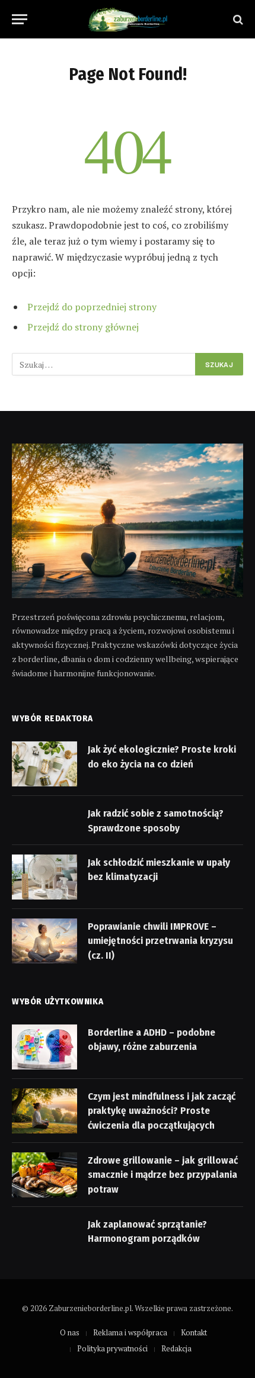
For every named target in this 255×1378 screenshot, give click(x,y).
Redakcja (176, 1348)
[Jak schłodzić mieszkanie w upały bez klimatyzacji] (44, 877)
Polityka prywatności (112, 1348)
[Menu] (19, 19)
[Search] (237, 19)
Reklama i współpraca (130, 1332)
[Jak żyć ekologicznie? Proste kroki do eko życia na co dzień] (44, 763)
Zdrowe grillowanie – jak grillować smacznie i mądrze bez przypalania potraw (163, 1175)
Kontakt (194, 1332)
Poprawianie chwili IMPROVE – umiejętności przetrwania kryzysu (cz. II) (160, 941)
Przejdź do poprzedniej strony (92, 306)
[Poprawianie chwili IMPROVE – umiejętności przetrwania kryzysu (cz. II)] (44, 940)
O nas (69, 1332)
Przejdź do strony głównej (83, 326)
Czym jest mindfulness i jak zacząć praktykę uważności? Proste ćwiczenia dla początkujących (161, 1111)
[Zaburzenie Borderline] (127, 19)
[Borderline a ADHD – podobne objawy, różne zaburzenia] (44, 1046)
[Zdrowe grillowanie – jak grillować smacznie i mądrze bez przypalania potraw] (44, 1174)
